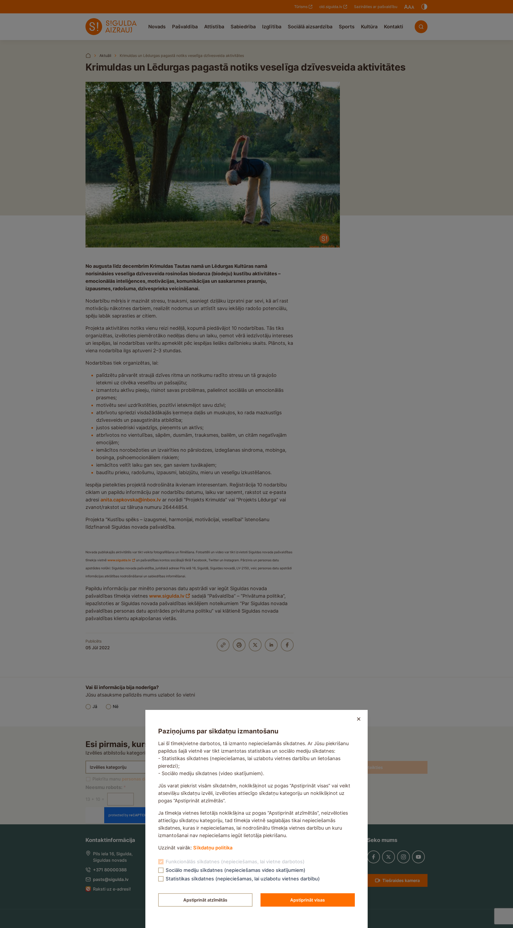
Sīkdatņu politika (212, 847)
